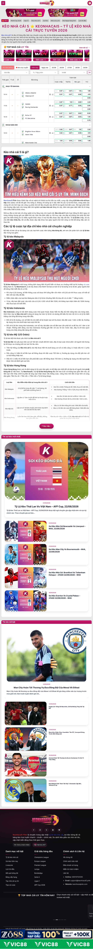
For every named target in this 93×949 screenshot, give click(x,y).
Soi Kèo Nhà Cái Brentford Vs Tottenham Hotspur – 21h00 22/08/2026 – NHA (67, 573)
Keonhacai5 (8, 200)
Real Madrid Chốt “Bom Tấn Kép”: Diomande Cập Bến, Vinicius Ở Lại (65, 784)
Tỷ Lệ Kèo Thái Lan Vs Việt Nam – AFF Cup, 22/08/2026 (46, 506)
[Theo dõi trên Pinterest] (53, 830)
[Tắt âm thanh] (90, 72)
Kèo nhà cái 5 (6, 35)
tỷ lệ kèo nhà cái (56, 835)
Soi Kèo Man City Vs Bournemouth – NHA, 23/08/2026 (67, 550)
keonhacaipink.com (80, 884)
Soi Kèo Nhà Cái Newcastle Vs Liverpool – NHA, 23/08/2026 (67, 527)
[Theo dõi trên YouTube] (59, 830)
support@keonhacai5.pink (80, 880)
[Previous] (7, 54)
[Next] (86, 54)
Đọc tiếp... (47, 426)
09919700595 (77, 877)
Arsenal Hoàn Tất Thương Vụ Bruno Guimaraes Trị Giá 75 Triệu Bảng (66, 758)
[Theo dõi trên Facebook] (34, 830)
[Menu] (3, 3)
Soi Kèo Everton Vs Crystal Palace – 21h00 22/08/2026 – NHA (64, 597)
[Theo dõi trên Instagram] (40, 830)
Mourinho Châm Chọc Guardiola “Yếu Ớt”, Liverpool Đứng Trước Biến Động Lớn (66, 733)
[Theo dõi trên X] (46, 830)
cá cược (86, 284)
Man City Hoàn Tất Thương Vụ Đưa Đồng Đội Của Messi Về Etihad (46, 687)
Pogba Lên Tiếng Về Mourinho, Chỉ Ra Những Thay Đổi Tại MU (66, 707)
